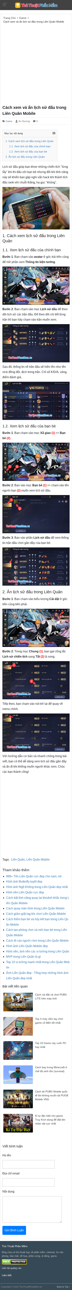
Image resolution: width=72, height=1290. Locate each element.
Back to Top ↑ (63, 1287)
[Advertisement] (36, 63)
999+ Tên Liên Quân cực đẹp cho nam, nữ (34, 876)
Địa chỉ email (11, 1173)
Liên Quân (18, 859)
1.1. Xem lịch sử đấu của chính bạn (30, 146)
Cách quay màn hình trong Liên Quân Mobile (35, 908)
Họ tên (6, 1155)
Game (9, 121)
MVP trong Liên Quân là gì (23, 956)
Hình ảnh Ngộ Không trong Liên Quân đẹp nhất (37, 887)
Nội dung (8, 1191)
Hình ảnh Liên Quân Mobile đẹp (27, 946)
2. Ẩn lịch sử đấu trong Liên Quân (25, 156)
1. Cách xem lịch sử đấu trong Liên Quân (30, 141)
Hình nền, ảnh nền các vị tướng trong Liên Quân (37, 951)
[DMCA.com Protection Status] (14, 1261)
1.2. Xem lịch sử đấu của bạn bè (28, 151)
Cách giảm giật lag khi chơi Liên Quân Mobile (36, 913)
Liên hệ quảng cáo (11, 1268)
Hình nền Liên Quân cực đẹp (25, 892)
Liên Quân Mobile (38, 859)
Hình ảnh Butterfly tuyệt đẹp (24, 881)
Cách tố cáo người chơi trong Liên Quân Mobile (37, 940)
